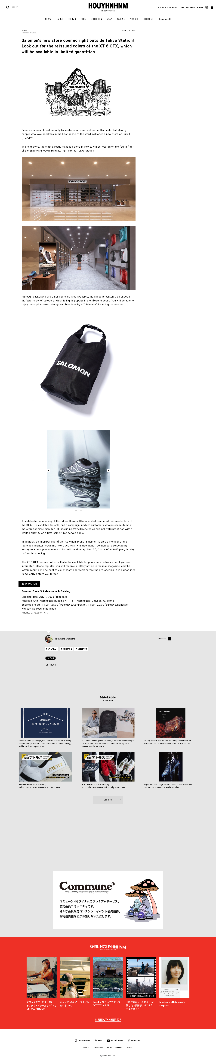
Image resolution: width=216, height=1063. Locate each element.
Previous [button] (48, 470)
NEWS (48, 19)
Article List (162, 639)
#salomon (66, 649)
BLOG (83, 19)
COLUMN (72, 19)
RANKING (121, 19)
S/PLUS (47, 545)
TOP (46, 665)
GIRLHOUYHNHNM (108, 1019)
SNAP (109, 19)
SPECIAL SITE (149, 19)
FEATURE (59, 19)
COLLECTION (96, 19)
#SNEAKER (51, 649)
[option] (78, 469)
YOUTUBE (134, 19)
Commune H (165, 19)
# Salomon (81, 649)
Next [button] (108, 470)
